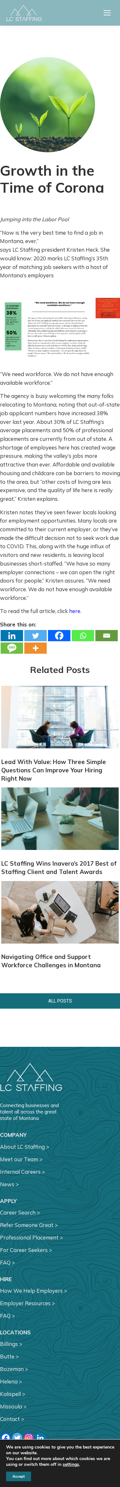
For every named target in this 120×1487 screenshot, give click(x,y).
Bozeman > (14, 1369)
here (74, 611)
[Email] (106, 635)
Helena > (11, 1381)
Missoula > (13, 1406)
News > (9, 1184)
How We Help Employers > (33, 1291)
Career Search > (20, 1212)
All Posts (60, 1001)
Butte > (9, 1356)
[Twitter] (35, 635)
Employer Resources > (27, 1303)
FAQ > (7, 1262)
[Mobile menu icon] (107, 12)
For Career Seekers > (26, 1250)
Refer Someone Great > (29, 1225)
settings (71, 1464)
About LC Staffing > (24, 1147)
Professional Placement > (31, 1237)
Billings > (11, 1344)
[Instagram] (29, 1438)
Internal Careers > (22, 1172)
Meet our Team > (21, 1159)
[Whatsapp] (83, 635)
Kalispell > (12, 1394)
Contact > (12, 1419)
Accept (18, 1476)
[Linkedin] (12, 635)
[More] (35, 648)
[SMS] (12, 648)
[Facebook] (59, 635)
